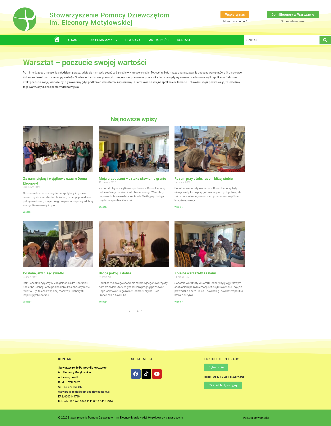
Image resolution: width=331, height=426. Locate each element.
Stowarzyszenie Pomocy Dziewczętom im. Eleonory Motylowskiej (110, 19)
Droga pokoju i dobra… (116, 273)
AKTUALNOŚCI (159, 40)
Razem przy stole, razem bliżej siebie (204, 179)
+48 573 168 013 (72, 386)
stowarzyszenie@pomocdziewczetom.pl (84, 391)
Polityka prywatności (256, 417)
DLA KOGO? (133, 40)
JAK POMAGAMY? (101, 40)
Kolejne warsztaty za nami (195, 273)
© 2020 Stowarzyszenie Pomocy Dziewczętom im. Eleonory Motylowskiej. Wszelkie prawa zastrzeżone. (121, 417)
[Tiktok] (146, 374)
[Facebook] (136, 374)
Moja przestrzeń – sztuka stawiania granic (132, 179)
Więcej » (27, 212)
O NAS (72, 40)
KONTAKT (183, 40)
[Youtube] (157, 374)
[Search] (325, 40)
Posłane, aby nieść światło (43, 273)
